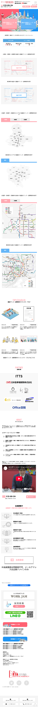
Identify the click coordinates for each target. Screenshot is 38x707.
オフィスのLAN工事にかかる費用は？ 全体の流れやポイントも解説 (10, 327)
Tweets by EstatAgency (6, 582)
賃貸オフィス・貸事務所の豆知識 (10, 659)
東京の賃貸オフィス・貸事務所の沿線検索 (12, 646)
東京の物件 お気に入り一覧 (27, 699)
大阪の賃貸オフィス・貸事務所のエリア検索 (12, 630)
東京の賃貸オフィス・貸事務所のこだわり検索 (13, 648)
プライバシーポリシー (8, 661)
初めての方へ (6, 652)
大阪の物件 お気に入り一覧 (10, 699)
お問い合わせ (27, 6)
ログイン (34, 6)
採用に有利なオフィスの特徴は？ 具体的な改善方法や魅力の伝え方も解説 (10, 353)
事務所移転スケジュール (8, 663)
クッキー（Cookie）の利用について (10, 662)
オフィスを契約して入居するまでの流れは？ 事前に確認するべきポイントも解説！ (28, 328)
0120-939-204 (8, 5)
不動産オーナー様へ (7, 655)
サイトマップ (6, 665)
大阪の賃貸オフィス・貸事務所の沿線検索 (12, 631)
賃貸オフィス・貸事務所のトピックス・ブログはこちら (19, 357)
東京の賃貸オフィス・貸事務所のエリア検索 (12, 645)
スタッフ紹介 (6, 654)
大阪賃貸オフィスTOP (15, 624)
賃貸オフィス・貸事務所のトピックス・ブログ (13, 656)
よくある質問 (6, 660)
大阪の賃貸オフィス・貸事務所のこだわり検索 (13, 634)
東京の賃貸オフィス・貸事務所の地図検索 (12, 647)
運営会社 (5, 651)
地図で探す (19, 67)
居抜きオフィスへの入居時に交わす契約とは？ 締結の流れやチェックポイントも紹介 (28, 353)
